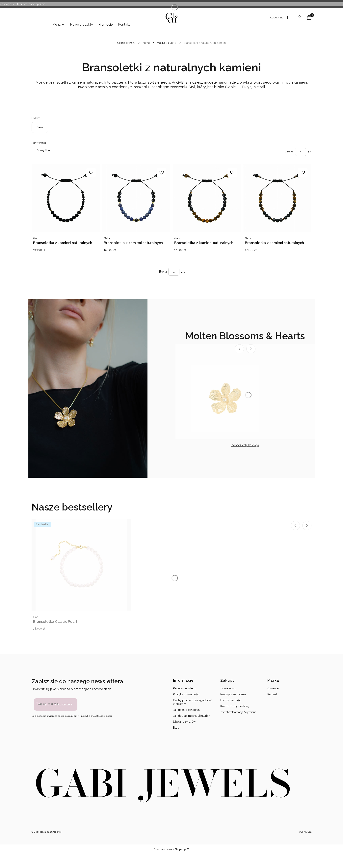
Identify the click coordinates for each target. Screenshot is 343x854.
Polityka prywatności (186, 694)
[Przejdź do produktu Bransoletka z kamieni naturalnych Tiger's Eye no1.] (207, 198)
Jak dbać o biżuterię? (186, 709)
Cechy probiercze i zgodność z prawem (192, 702)
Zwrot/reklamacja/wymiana (238, 712)
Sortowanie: (39, 142)
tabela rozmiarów (184, 721)
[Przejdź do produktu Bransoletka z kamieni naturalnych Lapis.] (136, 198)
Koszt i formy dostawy (234, 706)
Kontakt (272, 694)
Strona (289, 152)
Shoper (55, 831)
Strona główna (126, 42)
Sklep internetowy (170, 849)
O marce (272, 688)
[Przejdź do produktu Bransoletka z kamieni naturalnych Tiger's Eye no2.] (277, 198)
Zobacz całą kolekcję (245, 445)
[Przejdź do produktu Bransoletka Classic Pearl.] (81, 565)
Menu (146, 42)
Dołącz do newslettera (55, 704)
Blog (176, 727)
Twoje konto (228, 688)
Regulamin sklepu (184, 688)
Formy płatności (230, 700)
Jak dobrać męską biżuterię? (191, 715)
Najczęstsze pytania (233, 694)
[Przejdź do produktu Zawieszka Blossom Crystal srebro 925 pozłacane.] (225, 398)
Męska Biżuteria (166, 42)
